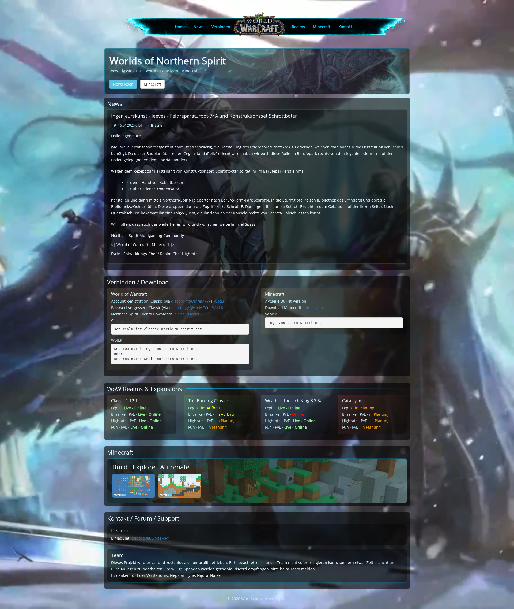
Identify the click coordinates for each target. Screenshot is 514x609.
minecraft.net (316, 307)
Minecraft (321, 26)
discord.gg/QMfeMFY (190, 301)
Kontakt (345, 26)
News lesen (123, 84)
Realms (298, 26)
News (198, 26)
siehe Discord (187, 314)
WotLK (219, 301)
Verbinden (220, 26)
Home (180, 26)
